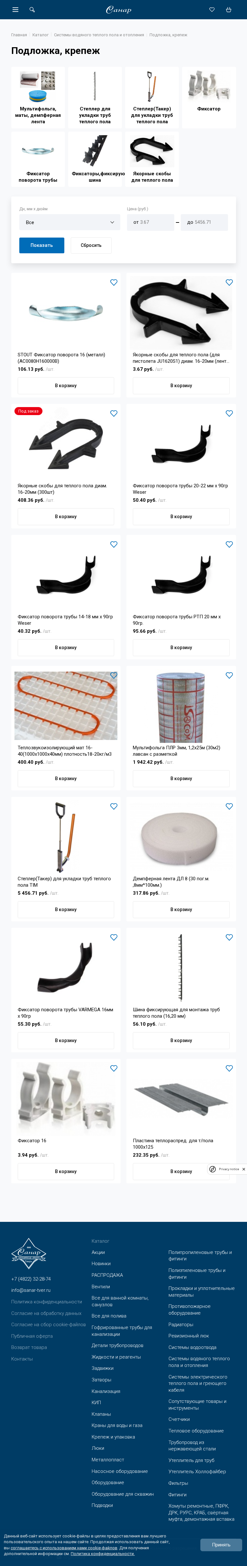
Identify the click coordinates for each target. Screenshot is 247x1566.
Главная (19, 34)
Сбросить (91, 245)
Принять (221, 1545)
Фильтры (178, 1483)
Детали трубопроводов (117, 1345)
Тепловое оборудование (196, 1431)
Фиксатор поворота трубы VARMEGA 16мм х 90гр (65, 1013)
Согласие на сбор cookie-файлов (48, 1324)
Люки (98, 1448)
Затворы (101, 1380)
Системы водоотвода (192, 1347)
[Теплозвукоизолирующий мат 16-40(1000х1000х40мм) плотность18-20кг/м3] (66, 706)
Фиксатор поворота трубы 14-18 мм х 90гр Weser (65, 620)
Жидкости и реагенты (116, 1357)
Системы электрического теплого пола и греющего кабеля (198, 1383)
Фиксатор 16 (32, 1141)
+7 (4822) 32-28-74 (31, 1279)
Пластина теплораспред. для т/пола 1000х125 (173, 1144)
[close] (243, 1169)
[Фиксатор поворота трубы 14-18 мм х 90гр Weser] (66, 575)
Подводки (102, 1505)
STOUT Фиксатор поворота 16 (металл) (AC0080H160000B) (61, 358)
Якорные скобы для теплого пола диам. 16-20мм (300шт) (62, 489)
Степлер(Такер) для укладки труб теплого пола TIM (64, 882)
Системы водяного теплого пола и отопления (99, 34)
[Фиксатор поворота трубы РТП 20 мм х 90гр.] (181, 575)
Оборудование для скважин (123, 1494)
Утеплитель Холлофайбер (197, 1472)
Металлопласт (108, 1460)
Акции (98, 1252)
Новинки (101, 1263)
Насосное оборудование (120, 1471)
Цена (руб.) (137, 208)
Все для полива (109, 1316)
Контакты (22, 1359)
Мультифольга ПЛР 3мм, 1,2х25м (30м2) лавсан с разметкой (176, 751)
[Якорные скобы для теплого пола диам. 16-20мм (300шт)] (66, 444)
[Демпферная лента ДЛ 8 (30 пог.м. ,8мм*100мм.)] (181, 837)
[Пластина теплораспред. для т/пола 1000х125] (181, 1099)
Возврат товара (29, 1347)
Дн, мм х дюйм (33, 208)
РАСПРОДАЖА (107, 1275)
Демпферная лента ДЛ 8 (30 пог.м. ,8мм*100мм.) (171, 882)
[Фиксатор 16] (66, 1099)
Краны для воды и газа (117, 1425)
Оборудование (108, 1482)
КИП (96, 1402)
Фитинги (178, 1495)
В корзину (66, 385)
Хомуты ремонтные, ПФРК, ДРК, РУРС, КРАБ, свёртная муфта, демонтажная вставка (201, 1512)
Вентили (101, 1287)
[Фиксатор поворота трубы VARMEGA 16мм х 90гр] (66, 968)
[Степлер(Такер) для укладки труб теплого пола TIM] (66, 837)
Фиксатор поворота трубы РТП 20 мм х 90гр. (177, 620)
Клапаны (101, 1414)
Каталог (40, 34)
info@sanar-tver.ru (30, 1290)
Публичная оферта (32, 1336)
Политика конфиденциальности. (103, 1553)
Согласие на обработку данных (46, 1313)
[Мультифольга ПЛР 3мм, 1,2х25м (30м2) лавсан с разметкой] (181, 706)
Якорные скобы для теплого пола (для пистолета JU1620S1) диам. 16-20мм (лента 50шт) (181, 358)
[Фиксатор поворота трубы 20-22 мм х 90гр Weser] (181, 444)
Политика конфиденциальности (46, 1302)
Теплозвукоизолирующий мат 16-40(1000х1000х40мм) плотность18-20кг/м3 (65, 751)
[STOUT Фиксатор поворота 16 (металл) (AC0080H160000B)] (66, 313)
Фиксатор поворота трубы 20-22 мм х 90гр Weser (180, 489)
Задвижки (103, 1368)
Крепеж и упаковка (113, 1437)
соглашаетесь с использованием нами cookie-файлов (64, 1547)
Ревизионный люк (189, 1336)
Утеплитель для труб (191, 1460)
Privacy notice (229, 1169)
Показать (42, 245)
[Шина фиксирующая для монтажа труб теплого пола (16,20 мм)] (181, 968)
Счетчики (179, 1419)
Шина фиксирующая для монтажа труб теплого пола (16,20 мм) (176, 1013)
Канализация (106, 1391)
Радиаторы (181, 1324)
